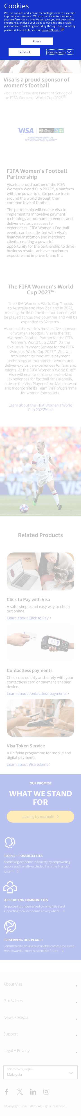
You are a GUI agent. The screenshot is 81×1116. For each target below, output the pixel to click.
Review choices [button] (56, 52)
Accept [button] (37, 41)
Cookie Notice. (51, 30)
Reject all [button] (24, 52)
